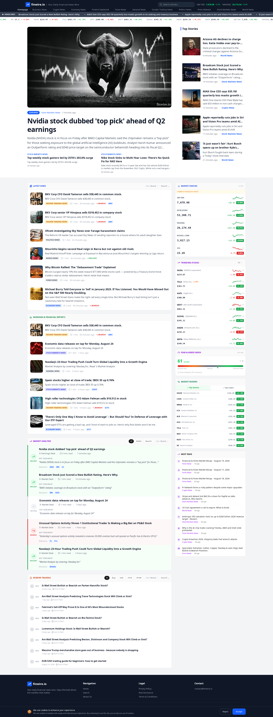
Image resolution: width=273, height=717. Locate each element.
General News (139, 9)
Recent (151, 186)
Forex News (120, 9)
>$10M (138, 578)
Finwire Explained (100, 9)
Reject (225, 711)
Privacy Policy (145, 688)
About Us (87, 696)
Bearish (148, 441)
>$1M (129, 578)
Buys (114, 578)
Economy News (78, 9)
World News (248, 9)
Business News (39, 9)
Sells (121, 578)
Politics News (185, 9)
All (131, 441)
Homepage (22, 9)
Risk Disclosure (146, 692)
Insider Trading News (162, 9)
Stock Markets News (226, 9)
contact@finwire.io (203, 688)
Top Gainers (194, 387)
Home (86, 688)
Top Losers (229, 388)
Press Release (204, 9)
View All (165, 186)
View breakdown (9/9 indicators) (191, 372)
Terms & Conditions (148, 696)
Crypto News (59, 9)
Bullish (138, 441)
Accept (239, 711)
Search (86, 692)
